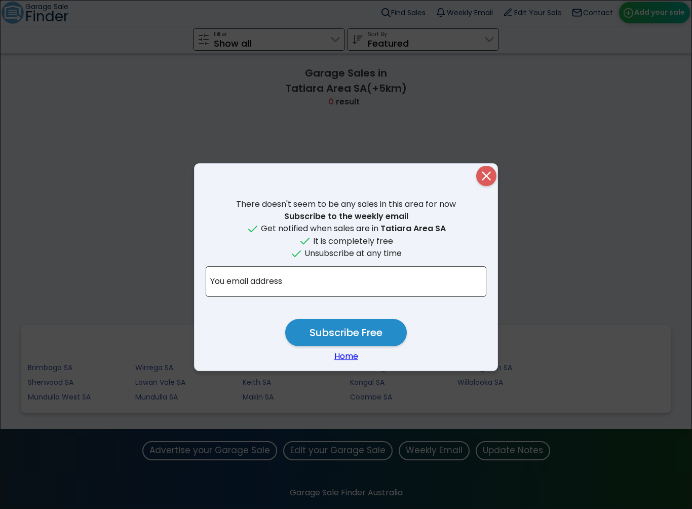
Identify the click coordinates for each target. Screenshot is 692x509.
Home (346, 356)
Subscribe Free (346, 332)
